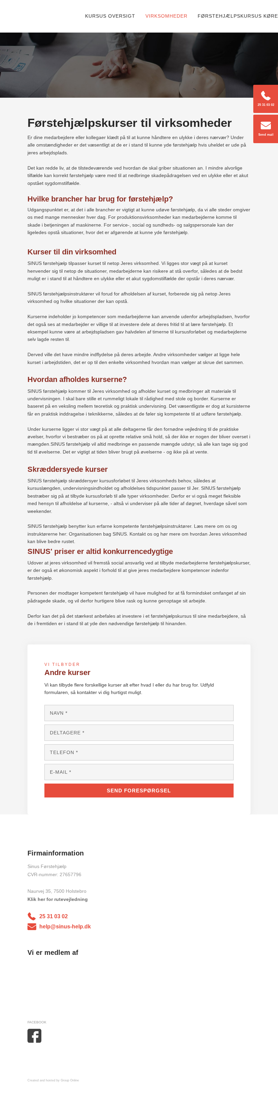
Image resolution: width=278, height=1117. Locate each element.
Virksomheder (166, 16)
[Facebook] (44, 1035)
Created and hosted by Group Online (53, 1080)
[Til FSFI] (57, 986)
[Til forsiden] (44, 16)
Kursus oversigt (110, 16)
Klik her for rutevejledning (57, 899)
